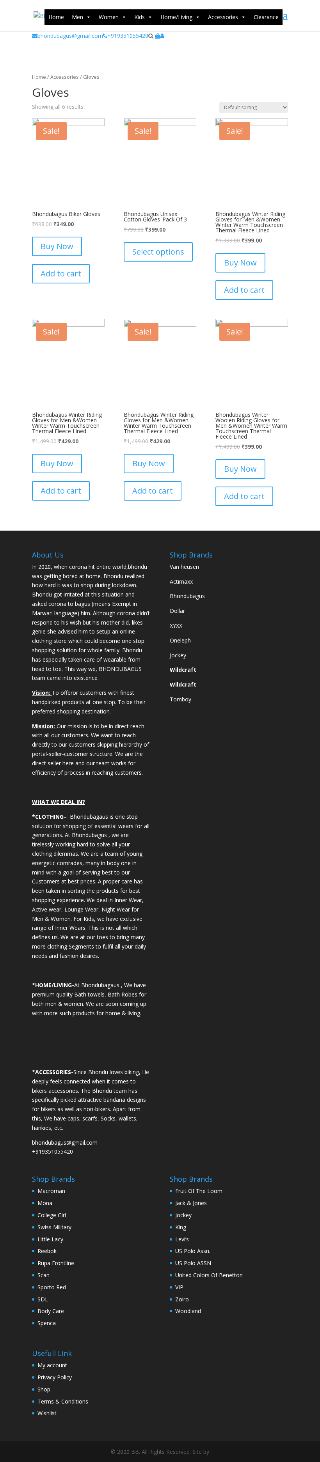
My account (52, 1365)
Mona (44, 1203)
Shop (43, 1389)
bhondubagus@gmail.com (70, 35)
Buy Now (57, 246)
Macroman (51, 1191)
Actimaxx (181, 581)
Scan (43, 1275)
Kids (139, 17)
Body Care (50, 1311)
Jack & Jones (191, 1203)
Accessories (223, 17)
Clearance (266, 17)
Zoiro (182, 1299)
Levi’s (182, 1239)
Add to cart (61, 273)
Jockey (178, 655)
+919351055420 (127, 35)
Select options (158, 251)
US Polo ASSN (193, 1263)
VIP (179, 1287)
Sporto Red (51, 1287)
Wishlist (47, 1413)
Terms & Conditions (62, 1401)
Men (77, 17)
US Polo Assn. (192, 1251)
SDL (42, 1299)
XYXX (176, 625)
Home (56, 17)
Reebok (47, 1251)
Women (109, 17)
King (180, 1227)
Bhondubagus (187, 596)
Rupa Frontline (55, 1263)
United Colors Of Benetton (209, 1275)
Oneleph (180, 640)
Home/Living (176, 17)
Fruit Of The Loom (198, 1191)
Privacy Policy (54, 1377)
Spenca (46, 1323)
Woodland (188, 1311)
